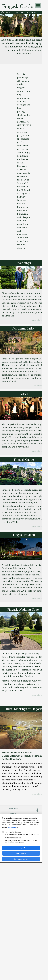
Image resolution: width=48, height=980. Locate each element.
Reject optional (21, 853)
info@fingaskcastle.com (27, 12)
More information (39, 320)
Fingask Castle (17, 6)
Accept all (21, 848)
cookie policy (12, 827)
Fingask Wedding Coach (23, 609)
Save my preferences (21, 859)
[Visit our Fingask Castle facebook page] (37, 810)
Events (13, 814)
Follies (24, 394)
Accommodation (23, 328)
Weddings (24, 263)
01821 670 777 (8, 12)
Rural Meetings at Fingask (24, 709)
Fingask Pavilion (24, 535)
